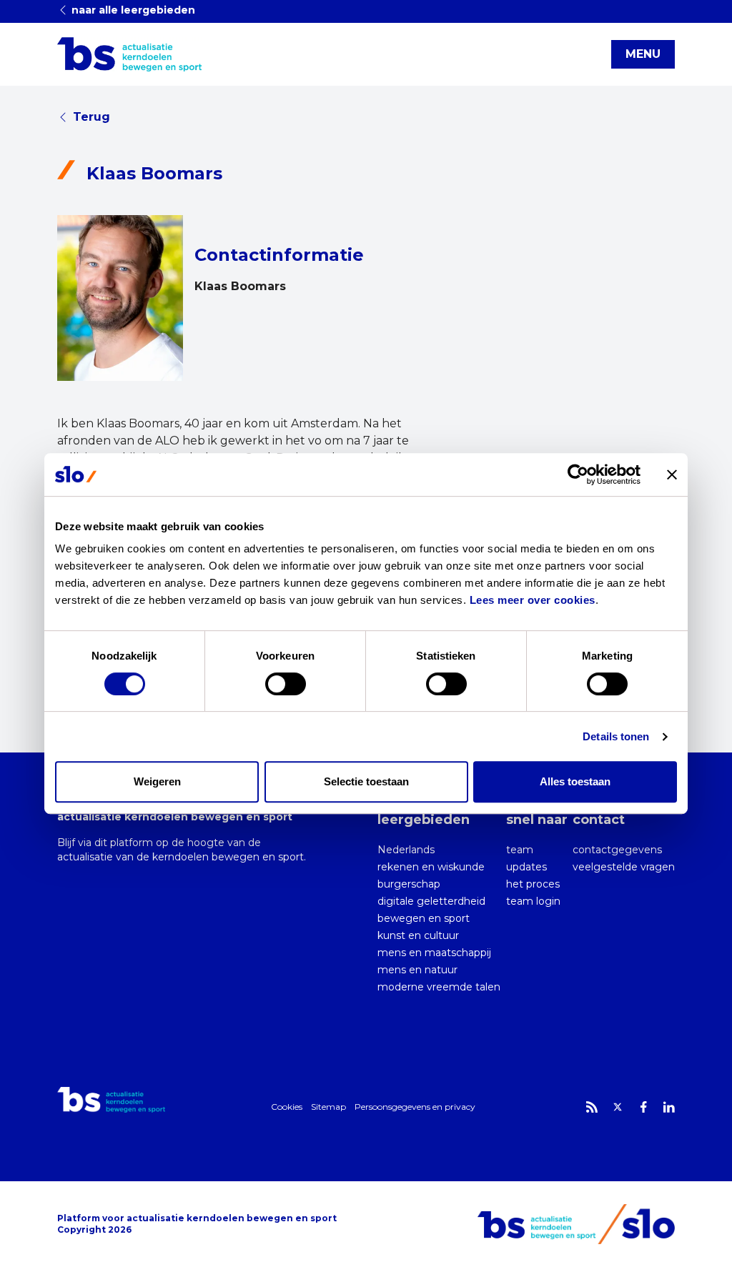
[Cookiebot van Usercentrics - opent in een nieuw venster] (577, 474)
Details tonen (616, 736)
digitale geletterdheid (431, 901)
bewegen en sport (423, 918)
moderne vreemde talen (438, 986)
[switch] (285, 683)
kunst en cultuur (418, 935)
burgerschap (408, 884)
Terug (91, 117)
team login (533, 901)
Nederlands (406, 849)
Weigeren (157, 781)
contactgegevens (617, 849)
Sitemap (328, 1106)
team (519, 849)
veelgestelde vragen (624, 866)
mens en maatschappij (434, 952)
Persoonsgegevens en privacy (415, 1106)
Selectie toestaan (366, 781)
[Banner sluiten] (672, 474)
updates (526, 866)
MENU (643, 54)
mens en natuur (417, 969)
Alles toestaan (575, 781)
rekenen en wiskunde (431, 866)
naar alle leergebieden (132, 10)
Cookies (286, 1106)
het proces (533, 884)
